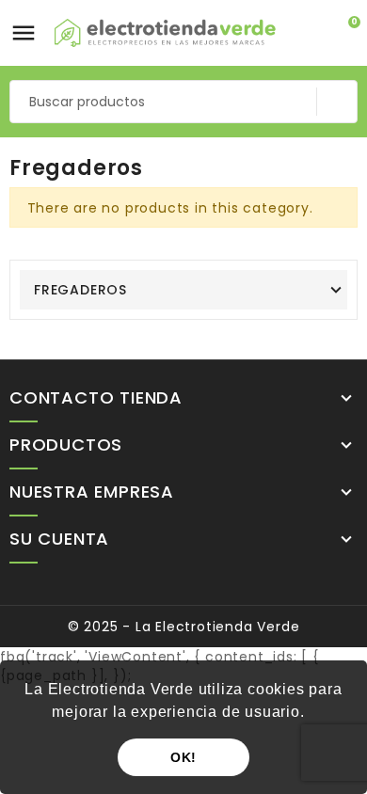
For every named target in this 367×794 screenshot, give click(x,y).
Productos (65, 446)
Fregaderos (80, 289)
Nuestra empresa (91, 493)
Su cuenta (59, 540)
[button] (311, 714)
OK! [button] (183, 757)
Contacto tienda (96, 399)
